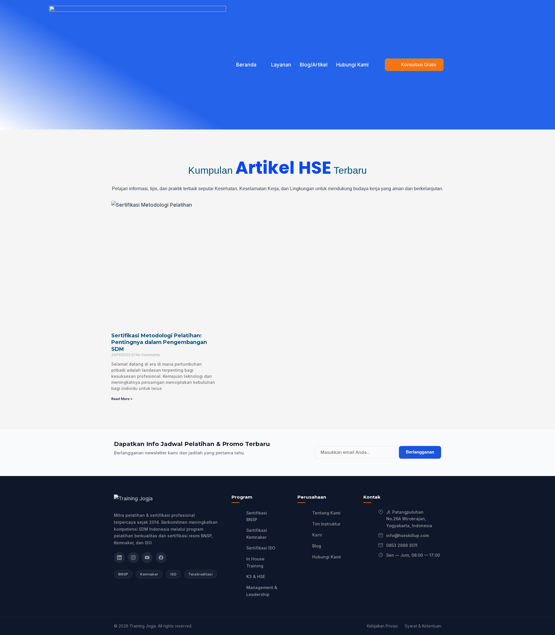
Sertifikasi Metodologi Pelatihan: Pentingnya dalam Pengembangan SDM (159, 342)
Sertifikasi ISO (260, 547)
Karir (317, 534)
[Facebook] (161, 557)
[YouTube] (147, 557)
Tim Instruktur (326, 523)
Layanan (281, 65)
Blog (316, 545)
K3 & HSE (255, 576)
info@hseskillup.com (407, 535)
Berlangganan (420, 451)
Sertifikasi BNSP (256, 516)
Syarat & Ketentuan (423, 626)
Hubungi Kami (352, 65)
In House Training (255, 562)
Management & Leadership (261, 591)
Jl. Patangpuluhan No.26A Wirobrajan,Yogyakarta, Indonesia (409, 519)
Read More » (122, 399)
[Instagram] (133, 557)
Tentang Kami (326, 512)
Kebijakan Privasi (382, 626)
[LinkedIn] (119, 557)
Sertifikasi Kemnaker (256, 534)
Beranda (246, 65)
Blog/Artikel (314, 65)
